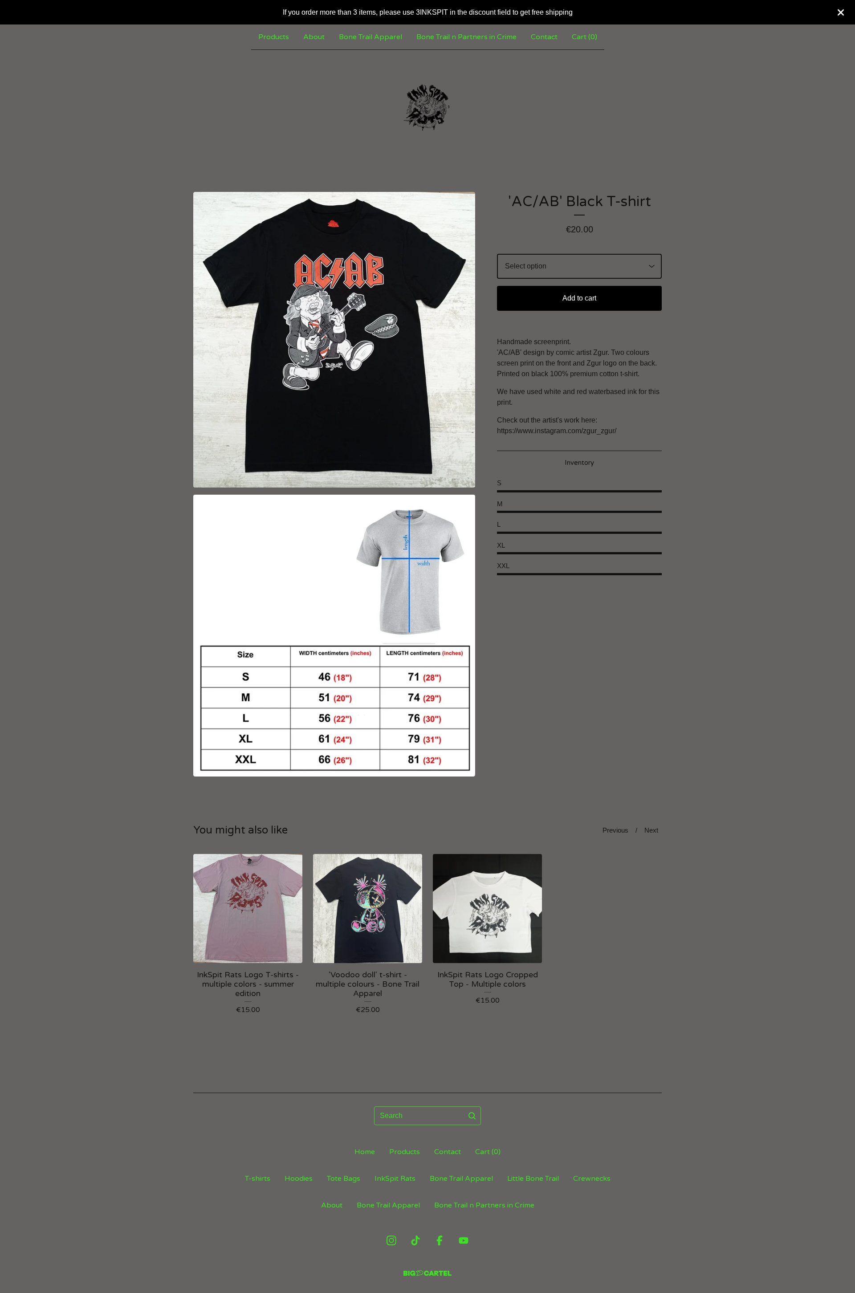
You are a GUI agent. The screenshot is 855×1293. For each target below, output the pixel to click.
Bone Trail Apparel (370, 37)
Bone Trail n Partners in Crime (466, 37)
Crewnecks (592, 1178)
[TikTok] (415, 1240)
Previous (615, 830)
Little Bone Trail (533, 1178)
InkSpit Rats (395, 1178)
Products (273, 37)
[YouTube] (464, 1240)
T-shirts (257, 1178)
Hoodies (299, 1178)
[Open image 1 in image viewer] (334, 340)
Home (364, 1151)
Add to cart (579, 298)
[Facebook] (440, 1240)
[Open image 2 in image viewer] (334, 636)
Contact (544, 37)
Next (651, 830)
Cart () (584, 37)
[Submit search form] (472, 1115)
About (314, 37)
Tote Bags (343, 1178)
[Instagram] (391, 1240)
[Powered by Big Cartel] (427, 1273)
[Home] (427, 106)
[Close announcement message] (841, 12)
